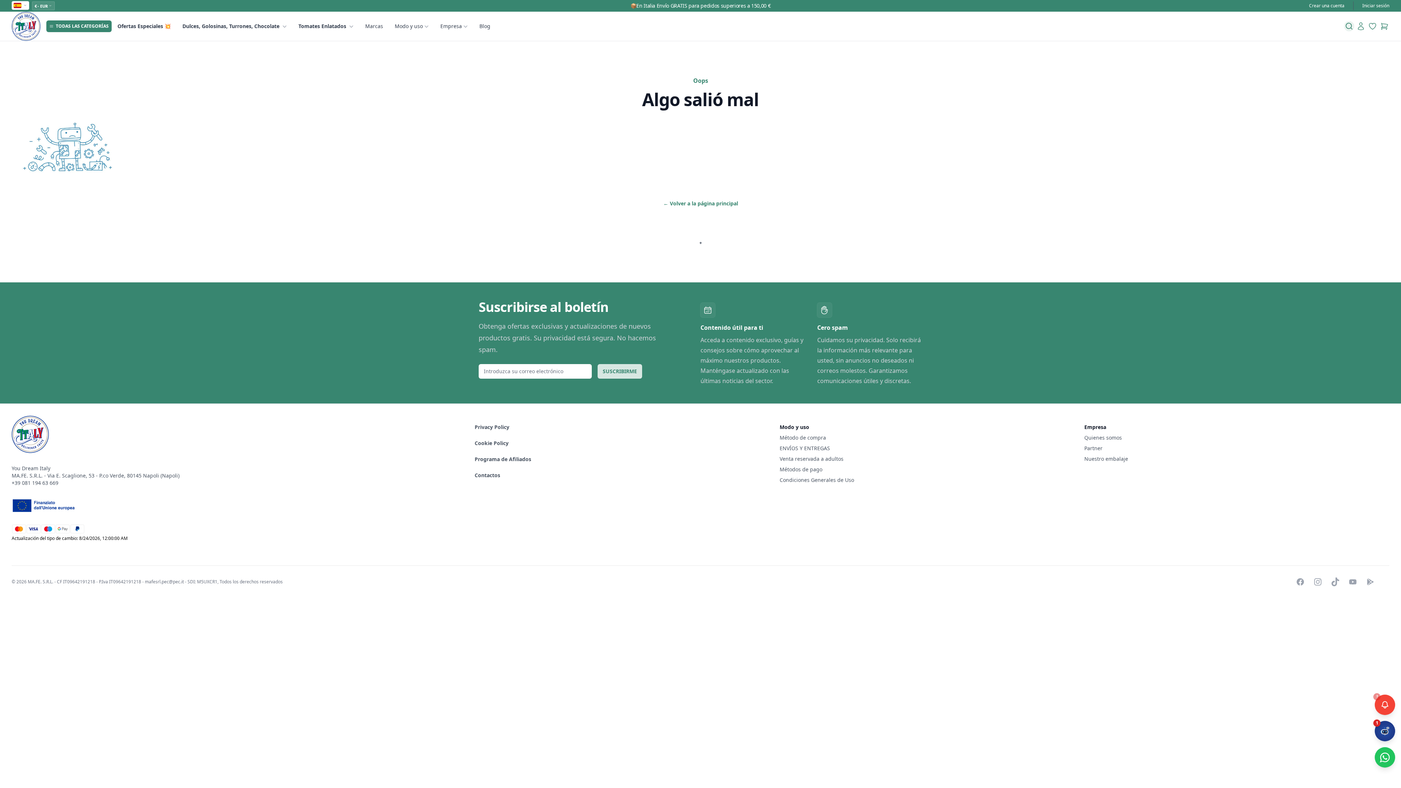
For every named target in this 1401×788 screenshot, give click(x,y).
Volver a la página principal (700, 203)
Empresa (451, 26)
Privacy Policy (492, 427)
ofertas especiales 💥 (144, 26)
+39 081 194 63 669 (35, 482)
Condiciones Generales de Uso (817, 479)
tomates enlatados (322, 26)
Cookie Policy (492, 443)
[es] (20, 5)
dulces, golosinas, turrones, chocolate (230, 26)
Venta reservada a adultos (812, 458)
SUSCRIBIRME (620, 371)
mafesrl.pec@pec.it (164, 582)
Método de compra (803, 437)
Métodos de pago (801, 469)
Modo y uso (409, 26)
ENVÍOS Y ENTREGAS (805, 448)
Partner (1093, 448)
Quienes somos (1103, 437)
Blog (484, 26)
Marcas (374, 26)
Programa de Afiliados (503, 459)
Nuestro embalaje (1106, 458)
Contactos (487, 475)
